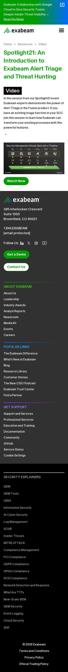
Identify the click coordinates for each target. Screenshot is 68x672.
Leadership (11, 299)
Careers (9, 335)
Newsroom (11, 317)
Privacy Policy (34, 657)
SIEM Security (13, 606)
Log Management (16, 522)
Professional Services (18, 420)
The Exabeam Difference (21, 353)
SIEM (7, 487)
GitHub (8, 444)
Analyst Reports (14, 311)
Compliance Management (21, 550)
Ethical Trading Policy (34, 664)
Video (42, 44)
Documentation (14, 432)
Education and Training (19, 426)
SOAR (8, 529)
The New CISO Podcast (20, 383)
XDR (6, 628)
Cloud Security (14, 621)
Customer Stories (16, 377)
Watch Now (16, 181)
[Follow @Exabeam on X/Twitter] (29, 243)
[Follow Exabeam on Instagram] (37, 243)
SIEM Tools (11, 494)
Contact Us (16, 267)
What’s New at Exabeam (20, 359)
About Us (10, 293)
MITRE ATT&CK (14, 543)
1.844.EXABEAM (15, 228)
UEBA (7, 501)
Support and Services (18, 414)
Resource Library (15, 371)
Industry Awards (15, 305)
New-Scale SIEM (15, 599)
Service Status (14, 449)
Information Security (18, 508)
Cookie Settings (15, 455)
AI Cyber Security (16, 515)
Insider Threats (14, 536)
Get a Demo (16, 254)
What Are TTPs (14, 592)
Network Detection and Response (26, 585)
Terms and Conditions (34, 651)
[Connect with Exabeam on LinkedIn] (23, 243)
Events (8, 329)
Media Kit (10, 323)
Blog (7, 365)
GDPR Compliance (16, 564)
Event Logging (13, 614)
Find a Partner (13, 395)
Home (8, 44)
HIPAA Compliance (16, 571)
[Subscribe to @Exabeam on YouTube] (45, 243)
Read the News (14, 19)
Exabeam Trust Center (19, 389)
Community (12, 438)
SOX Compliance (15, 578)
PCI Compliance (15, 557)
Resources (25, 44)
